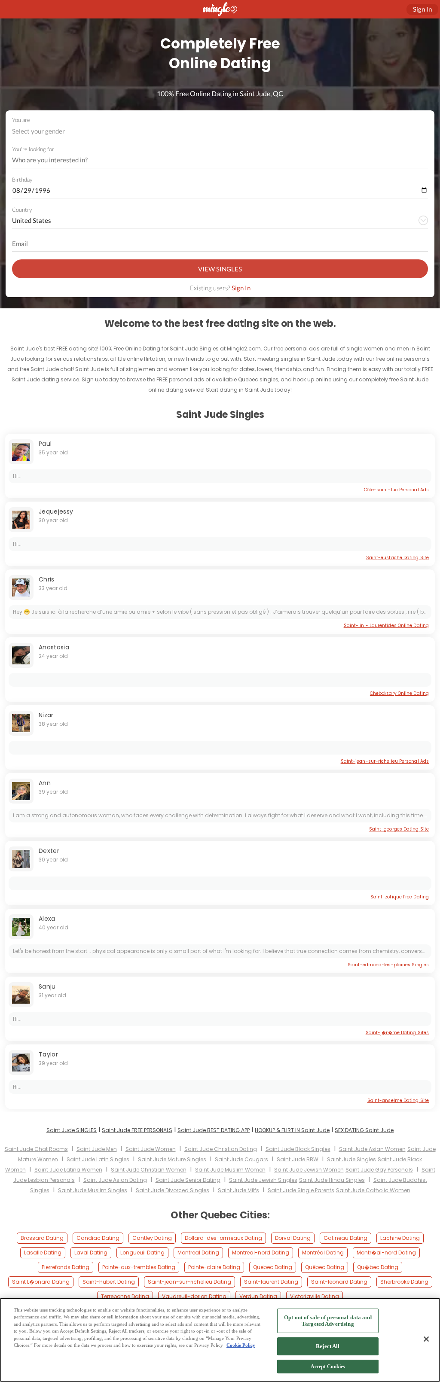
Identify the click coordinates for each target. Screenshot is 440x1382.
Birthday (22, 179)
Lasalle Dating (42, 1252)
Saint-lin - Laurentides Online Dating (386, 625)
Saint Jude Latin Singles (98, 1159)
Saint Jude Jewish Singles (263, 1180)
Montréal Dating (323, 1252)
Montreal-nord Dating (260, 1252)
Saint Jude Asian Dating (115, 1180)
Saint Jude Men (96, 1149)
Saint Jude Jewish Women (309, 1169)
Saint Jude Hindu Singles (332, 1180)
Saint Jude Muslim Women (230, 1169)
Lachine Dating (400, 1238)
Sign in (422, 9)
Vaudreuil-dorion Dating (194, 1296)
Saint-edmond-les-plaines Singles (388, 965)
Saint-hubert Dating (108, 1281)
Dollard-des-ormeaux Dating (223, 1238)
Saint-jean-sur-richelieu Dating (189, 1281)
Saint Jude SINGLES (71, 1130)
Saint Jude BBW (297, 1159)
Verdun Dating (258, 1296)
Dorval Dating (293, 1238)
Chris (47, 579)
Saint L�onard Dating (41, 1281)
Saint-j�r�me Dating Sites (397, 1032)
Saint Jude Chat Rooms (36, 1149)
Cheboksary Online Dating (399, 693)
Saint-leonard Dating (339, 1281)
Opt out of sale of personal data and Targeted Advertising (328, 1320)
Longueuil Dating (142, 1252)
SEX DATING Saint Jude (364, 1130)
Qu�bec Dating (377, 1267)
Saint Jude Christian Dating (220, 1149)
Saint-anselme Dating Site (398, 1100)
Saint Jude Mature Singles (172, 1159)
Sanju (47, 986)
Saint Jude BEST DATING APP (213, 1130)
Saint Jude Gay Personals (379, 1169)
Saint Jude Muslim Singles (92, 1190)
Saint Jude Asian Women (372, 1149)
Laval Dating (90, 1252)
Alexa (47, 918)
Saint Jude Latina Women (68, 1169)
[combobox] (220, 131)
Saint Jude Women (150, 1149)
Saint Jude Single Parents (301, 1190)
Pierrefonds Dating (65, 1267)
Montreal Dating (198, 1252)
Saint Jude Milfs (238, 1190)
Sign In (241, 288)
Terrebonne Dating (125, 1296)
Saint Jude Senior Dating (188, 1180)
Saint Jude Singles (351, 1159)
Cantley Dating (152, 1238)
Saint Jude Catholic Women (373, 1190)
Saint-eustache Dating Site (397, 557)
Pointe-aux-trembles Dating (138, 1267)
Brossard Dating (42, 1238)
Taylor (48, 1054)
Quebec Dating (272, 1267)
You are (21, 119)
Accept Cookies (328, 1367)
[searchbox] (214, 160)
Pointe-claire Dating (214, 1267)
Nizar (46, 715)
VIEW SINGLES (220, 269)
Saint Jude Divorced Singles (172, 1190)
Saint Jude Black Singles (298, 1149)
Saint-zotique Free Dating (399, 897)
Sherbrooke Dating (404, 1281)
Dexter (49, 850)
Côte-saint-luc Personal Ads (396, 490)
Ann (45, 783)
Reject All (327, 1346)
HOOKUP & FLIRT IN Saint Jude (292, 1130)
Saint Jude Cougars (241, 1159)
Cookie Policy (240, 1345)
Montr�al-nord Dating (386, 1252)
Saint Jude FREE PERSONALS (137, 1130)
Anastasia (54, 647)
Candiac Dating (97, 1238)
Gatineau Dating (345, 1238)
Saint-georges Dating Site (399, 829)
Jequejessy (56, 511)
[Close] (426, 1339)
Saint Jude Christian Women (148, 1169)
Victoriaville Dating (314, 1296)
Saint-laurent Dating (271, 1281)
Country (22, 209)
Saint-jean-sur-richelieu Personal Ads (385, 761)
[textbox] (219, 131)
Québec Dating (324, 1267)
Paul (45, 443)
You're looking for (33, 149)
